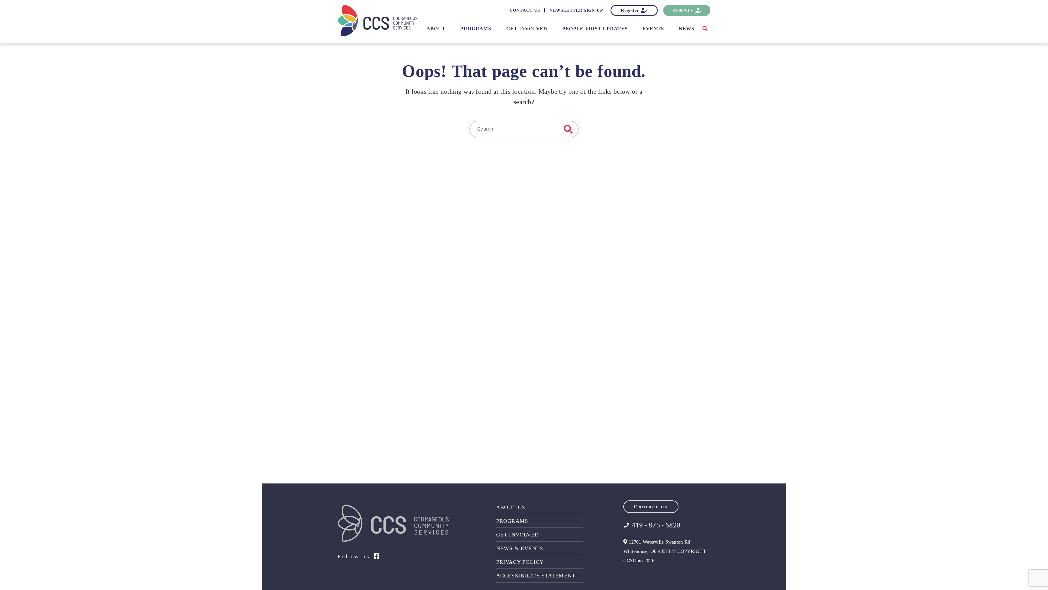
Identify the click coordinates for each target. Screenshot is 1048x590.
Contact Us (525, 10)
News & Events (519, 548)
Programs (475, 28)
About (436, 28)
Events (653, 28)
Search (568, 129)
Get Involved (526, 28)
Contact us (651, 506)
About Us (510, 507)
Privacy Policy (520, 562)
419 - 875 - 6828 (656, 525)
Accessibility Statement (536, 576)
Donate (682, 10)
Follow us (354, 556)
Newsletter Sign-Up (576, 10)
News (686, 28)
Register (630, 10)
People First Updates (595, 28)
